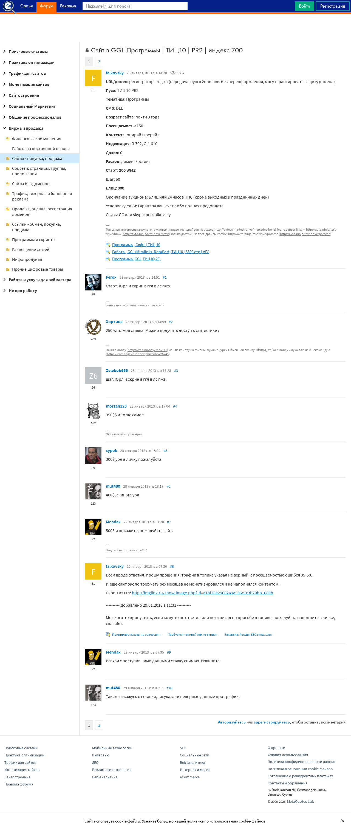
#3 (176, 370)
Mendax (113, 521)
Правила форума (18, 784)
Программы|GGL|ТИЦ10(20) (136, 258)
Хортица (114, 321)
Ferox (111, 277)
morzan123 (116, 406)
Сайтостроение (24, 95)
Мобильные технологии (112, 747)
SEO (95, 762)
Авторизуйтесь (232, 722)
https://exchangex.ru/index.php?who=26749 (138, 354)
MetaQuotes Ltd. (300, 801)
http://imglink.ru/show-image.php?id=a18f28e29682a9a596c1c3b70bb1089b (202, 592)
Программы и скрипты (33, 239)
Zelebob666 (117, 370)
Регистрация (332, 6)
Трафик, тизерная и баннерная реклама (42, 196)
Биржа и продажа (26, 128)
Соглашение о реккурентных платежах (300, 775)
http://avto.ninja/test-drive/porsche (305, 234)
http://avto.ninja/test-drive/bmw (146, 234)
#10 (169, 687)
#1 (165, 277)
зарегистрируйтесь (272, 722)
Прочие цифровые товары (37, 269)
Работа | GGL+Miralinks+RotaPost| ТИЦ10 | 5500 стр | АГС (160, 251)
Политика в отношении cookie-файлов (300, 768)
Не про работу (23, 290)
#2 (171, 321)
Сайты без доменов (30, 183)
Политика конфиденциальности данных (301, 761)
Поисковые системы (28, 51)
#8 (172, 566)
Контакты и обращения (287, 783)
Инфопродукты (27, 259)
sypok (111, 450)
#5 (165, 450)
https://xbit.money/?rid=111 (147, 350)
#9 (169, 652)
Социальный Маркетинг (32, 106)
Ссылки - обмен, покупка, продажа (36, 226)
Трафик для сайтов (27, 73)
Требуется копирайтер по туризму (193, 634)
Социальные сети (194, 755)
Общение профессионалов (35, 117)
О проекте (276, 747)
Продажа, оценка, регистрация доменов (42, 211)
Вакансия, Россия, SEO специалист (249, 634)
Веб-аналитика (104, 777)
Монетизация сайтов (29, 84)
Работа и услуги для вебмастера (40, 279)
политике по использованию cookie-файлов (226, 821)
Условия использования (288, 754)
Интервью (100, 755)
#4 (175, 406)
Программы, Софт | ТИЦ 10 (136, 244)
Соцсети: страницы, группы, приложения (39, 170)
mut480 (113, 486)
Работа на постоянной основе (41, 148)
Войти (304, 6)
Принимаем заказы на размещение (137, 634)
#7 (169, 521)
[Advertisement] (175, 27)
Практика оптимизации (32, 62)
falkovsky (115, 72)
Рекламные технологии (112, 769)
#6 (168, 486)
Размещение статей (30, 249)
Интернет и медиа (195, 769)
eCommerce (190, 777)
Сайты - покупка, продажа (37, 158)
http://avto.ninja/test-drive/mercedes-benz (245, 229)
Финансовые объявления (36, 138)
